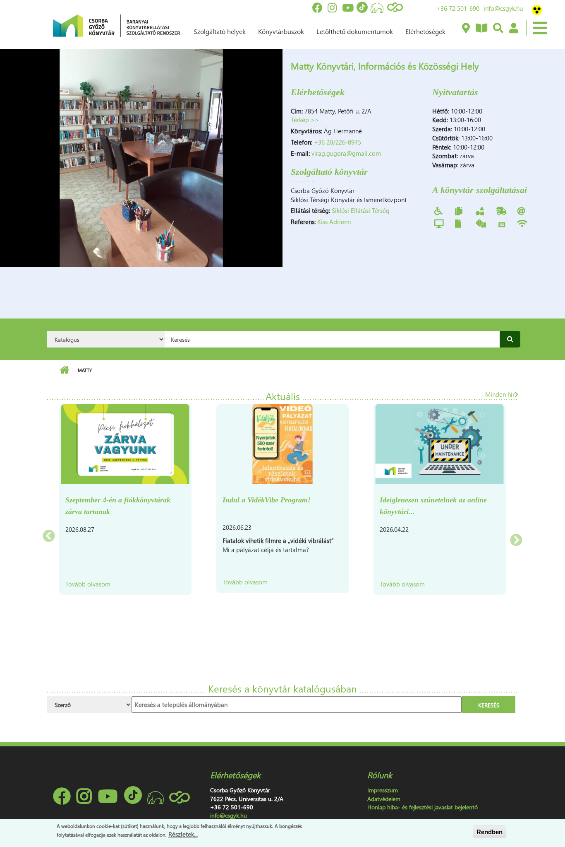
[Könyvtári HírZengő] (481, 28)
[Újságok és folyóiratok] (501, 223)
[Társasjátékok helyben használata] (481, 223)
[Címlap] (116, 25)
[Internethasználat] (521, 211)
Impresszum (382, 790)
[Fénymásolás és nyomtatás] (458, 211)
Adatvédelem (383, 799)
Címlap (64, 370)
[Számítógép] (439, 223)
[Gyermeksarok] (480, 211)
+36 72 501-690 (457, 8)
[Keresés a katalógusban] (498, 28)
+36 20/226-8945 (337, 142)
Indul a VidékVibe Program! (267, 500)
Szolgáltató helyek (220, 31)
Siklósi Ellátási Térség (361, 211)
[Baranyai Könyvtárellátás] (465, 28)
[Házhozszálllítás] (501, 211)
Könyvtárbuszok (281, 31)
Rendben (489, 831)
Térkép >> (305, 120)
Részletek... (183, 834)
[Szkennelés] (458, 223)
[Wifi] (522, 223)
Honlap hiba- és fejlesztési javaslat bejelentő (422, 807)
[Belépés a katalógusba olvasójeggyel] (513, 28)
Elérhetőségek (425, 31)
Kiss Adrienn (334, 221)
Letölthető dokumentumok (354, 31)
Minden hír (500, 394)
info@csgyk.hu (503, 8)
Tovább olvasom (87, 584)
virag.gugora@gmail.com (346, 153)
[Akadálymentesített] (438, 211)
